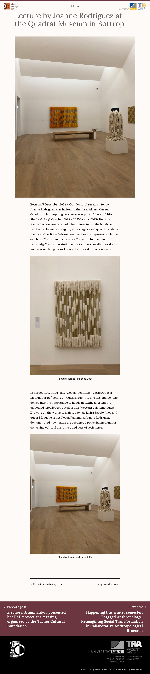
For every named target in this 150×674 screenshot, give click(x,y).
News (116, 584)
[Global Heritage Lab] (11, 6)
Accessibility (121, 670)
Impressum (137, 670)
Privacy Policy (102, 670)
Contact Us (86, 670)
